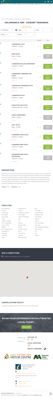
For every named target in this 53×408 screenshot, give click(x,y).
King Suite (16, 54)
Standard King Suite (20, 144)
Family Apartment (19, 115)
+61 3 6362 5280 (22, 383)
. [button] (14, 49)
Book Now (26, 327)
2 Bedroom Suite (18, 44)
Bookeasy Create (38, 395)
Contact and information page (24, 386)
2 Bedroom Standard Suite (22, 85)
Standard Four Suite (20, 134)
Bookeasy (24, 395)
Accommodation (9, 19)
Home (3, 19)
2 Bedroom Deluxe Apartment (23, 64)
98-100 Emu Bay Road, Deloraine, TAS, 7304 (25, 373)
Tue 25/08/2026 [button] (4, 30)
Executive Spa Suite (19, 105)
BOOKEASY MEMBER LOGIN (7, 393)
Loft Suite (16, 125)
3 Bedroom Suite (18, 95)
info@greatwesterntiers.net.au (24, 381)
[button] (47, 46)
